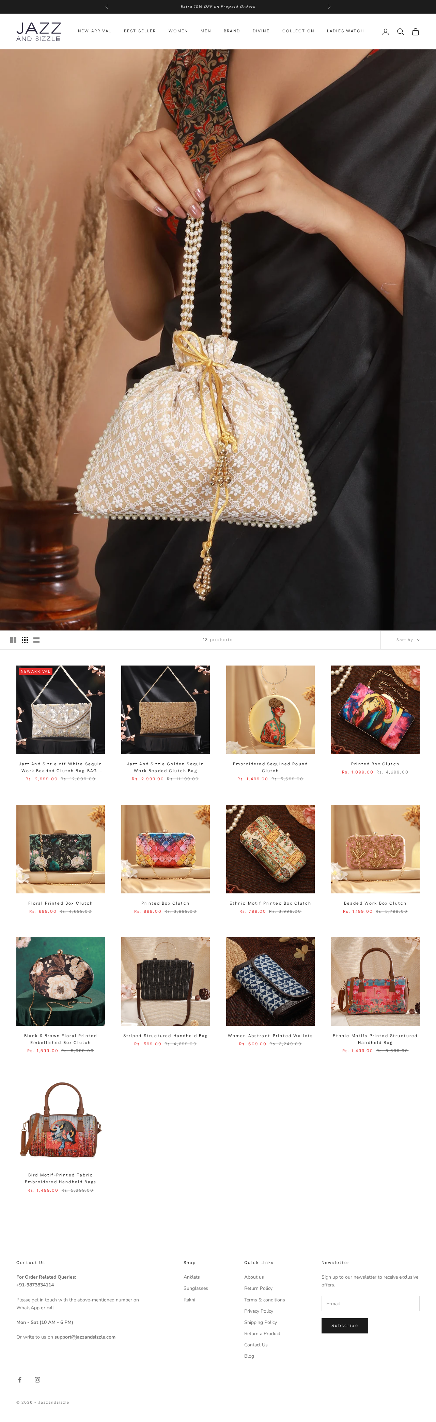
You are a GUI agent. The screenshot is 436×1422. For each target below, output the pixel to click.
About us (254, 1277)
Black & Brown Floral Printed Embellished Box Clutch (60, 1039)
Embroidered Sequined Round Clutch (270, 767)
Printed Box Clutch (375, 764)
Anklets (192, 1277)
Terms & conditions (264, 1300)
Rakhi (189, 1300)
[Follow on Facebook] (19, 1379)
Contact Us (256, 1345)
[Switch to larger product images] (13, 640)
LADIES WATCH (345, 31)
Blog (249, 1356)
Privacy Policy (258, 1311)
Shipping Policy (260, 1322)
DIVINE (261, 31)
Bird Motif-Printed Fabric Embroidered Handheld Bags (60, 1178)
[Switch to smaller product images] (25, 640)
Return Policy (258, 1288)
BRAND (232, 31)
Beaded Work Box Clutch (375, 903)
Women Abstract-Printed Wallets (270, 1036)
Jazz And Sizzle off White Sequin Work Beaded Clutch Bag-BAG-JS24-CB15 (60, 768)
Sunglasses (196, 1288)
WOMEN (178, 31)
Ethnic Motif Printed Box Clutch (271, 903)
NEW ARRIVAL (94, 31)
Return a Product (262, 1333)
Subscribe (344, 1326)
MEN (206, 31)
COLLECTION (298, 31)
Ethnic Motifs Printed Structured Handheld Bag (375, 1039)
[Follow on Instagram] (37, 1379)
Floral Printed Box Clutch (60, 903)
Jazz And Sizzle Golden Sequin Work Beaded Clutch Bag (165, 767)
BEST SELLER (140, 31)
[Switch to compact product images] (36, 640)
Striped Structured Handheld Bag (165, 1036)
